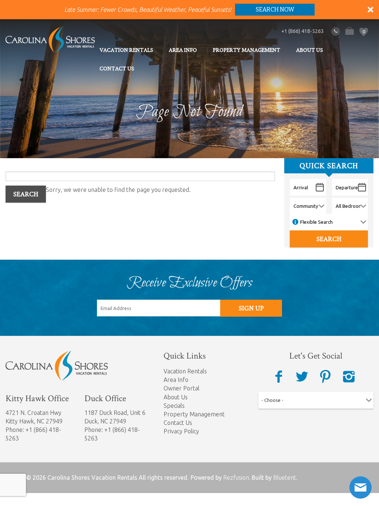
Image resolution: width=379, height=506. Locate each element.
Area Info (183, 50)
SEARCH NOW (275, 9)
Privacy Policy (181, 431)
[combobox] (315, 399)
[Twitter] (302, 376)
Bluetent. (285, 477)
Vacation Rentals (126, 50)
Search (25, 194)
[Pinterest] (325, 376)
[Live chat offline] (360, 487)
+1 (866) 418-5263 (302, 31)
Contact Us (117, 68)
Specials (174, 405)
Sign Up (251, 308)
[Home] (50, 39)
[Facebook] (278, 376)
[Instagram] (348, 376)
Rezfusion (236, 477)
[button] (189, 9)
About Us (309, 50)
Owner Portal (181, 388)
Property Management (246, 50)
